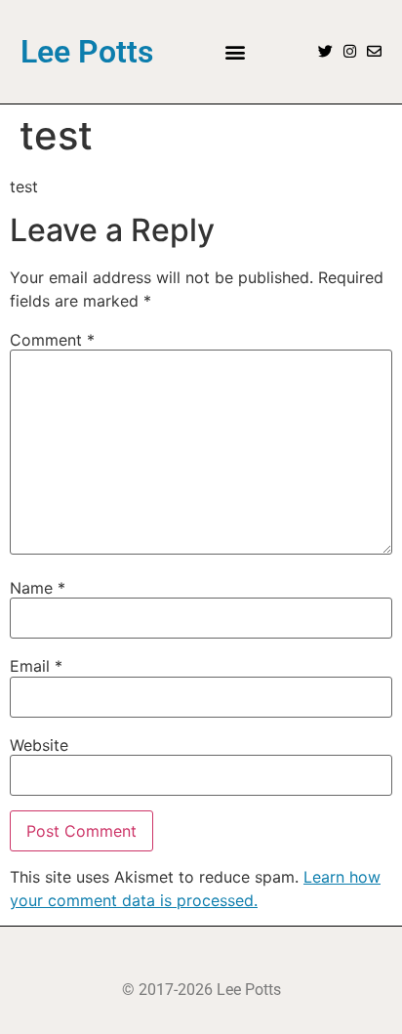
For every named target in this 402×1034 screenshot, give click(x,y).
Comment (52, 340)
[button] (236, 51)
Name (37, 588)
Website (39, 745)
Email (36, 666)
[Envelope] (374, 51)
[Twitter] (325, 51)
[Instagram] (349, 51)
